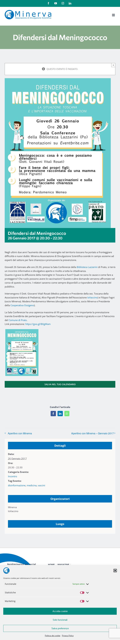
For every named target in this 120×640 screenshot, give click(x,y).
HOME (51, 564)
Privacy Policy (68, 635)
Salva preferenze (60, 628)
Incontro (12, 476)
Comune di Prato (18, 320)
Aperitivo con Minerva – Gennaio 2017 (92, 433)
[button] (115, 570)
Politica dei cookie (52, 635)
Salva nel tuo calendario (60, 384)
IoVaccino (92, 297)
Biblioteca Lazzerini (87, 267)
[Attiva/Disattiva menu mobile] (113, 15)
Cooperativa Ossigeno (22, 305)
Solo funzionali (60, 619)
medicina (32, 485)
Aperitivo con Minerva (20, 433)
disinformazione (16, 485)
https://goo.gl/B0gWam (38, 324)
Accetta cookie (60, 611)
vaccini (41, 485)
